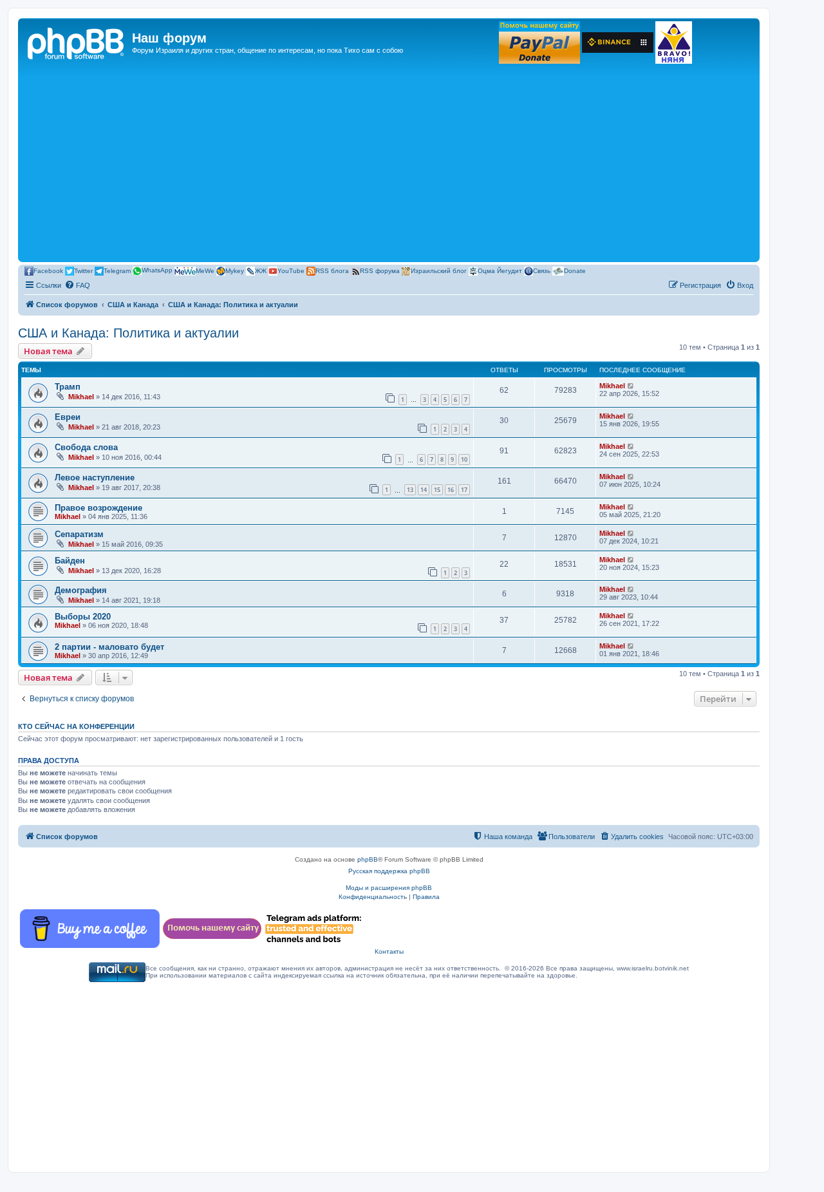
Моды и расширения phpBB (389, 887)
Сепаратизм (79, 534)
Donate (575, 270)
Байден (70, 560)
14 (423, 490)
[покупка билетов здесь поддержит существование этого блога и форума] (673, 42)
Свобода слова (86, 447)
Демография (81, 590)
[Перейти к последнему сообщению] (631, 386)
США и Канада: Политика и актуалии (128, 333)
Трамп (67, 387)
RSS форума (380, 270)
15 (437, 490)
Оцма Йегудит (500, 270)
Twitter (83, 270)
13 (410, 490)
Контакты (389, 951)
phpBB (367, 859)
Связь (541, 270)
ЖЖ (261, 270)
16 (450, 490)
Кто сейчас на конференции (76, 726)
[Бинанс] (617, 42)
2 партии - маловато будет (109, 647)
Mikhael (81, 397)
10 (464, 459)
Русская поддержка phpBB (389, 871)
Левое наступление (95, 477)
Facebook (48, 270)
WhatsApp (157, 270)
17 (464, 490)
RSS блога (332, 270)
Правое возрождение (98, 508)
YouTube (290, 270)
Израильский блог (439, 270)
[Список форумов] (76, 41)
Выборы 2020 (83, 616)
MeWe (205, 270)
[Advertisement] (388, 162)
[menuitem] (77, 285)
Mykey (234, 270)
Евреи (67, 417)
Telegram (117, 270)
